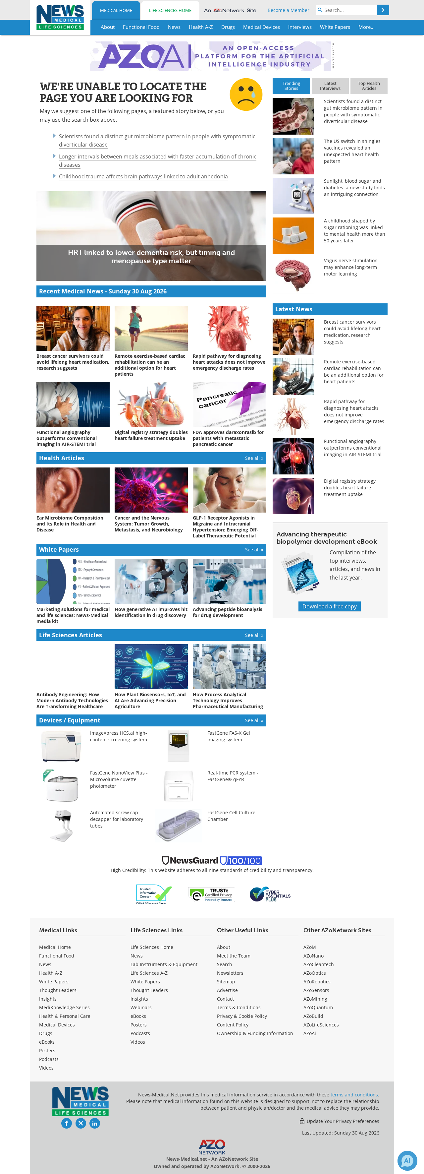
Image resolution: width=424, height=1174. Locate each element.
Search (224, 964)
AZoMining (315, 999)
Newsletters (230, 973)
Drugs (45, 1033)
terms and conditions (354, 1094)
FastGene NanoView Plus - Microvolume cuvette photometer (119, 779)
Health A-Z (50, 973)
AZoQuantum (318, 1007)
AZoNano (313, 956)
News (45, 964)
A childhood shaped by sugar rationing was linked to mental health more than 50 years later (354, 230)
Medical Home (116, 10)
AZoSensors (316, 990)
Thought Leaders (58, 990)
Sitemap (226, 981)
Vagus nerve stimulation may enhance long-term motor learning (351, 267)
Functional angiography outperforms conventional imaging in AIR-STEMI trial (353, 448)
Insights (48, 999)
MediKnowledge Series (64, 1007)
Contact (225, 999)
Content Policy (232, 1024)
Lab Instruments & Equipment (164, 964)
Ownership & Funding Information (255, 1033)
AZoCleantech (318, 964)
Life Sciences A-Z (149, 973)
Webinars (141, 1007)
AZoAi (309, 1033)
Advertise (227, 990)
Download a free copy (329, 606)
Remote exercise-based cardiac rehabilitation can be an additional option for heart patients (354, 371)
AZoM (309, 947)
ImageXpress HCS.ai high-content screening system (118, 736)
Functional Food (56, 956)
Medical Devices (57, 1024)
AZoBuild (313, 1016)
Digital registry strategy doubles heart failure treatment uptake (350, 487)
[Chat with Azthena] (407, 1161)
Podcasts (49, 1059)
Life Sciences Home (170, 10)
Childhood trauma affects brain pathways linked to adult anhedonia (143, 176)
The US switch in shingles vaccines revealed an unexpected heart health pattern (352, 151)
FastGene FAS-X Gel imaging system (228, 736)
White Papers (54, 981)
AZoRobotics (317, 981)
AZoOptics (314, 973)
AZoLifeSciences (321, 1024)
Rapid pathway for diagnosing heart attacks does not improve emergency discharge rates (354, 411)
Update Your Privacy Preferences (342, 1121)
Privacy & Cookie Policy (242, 1016)
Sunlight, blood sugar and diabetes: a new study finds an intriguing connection (354, 187)
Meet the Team (233, 956)
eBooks (47, 1042)
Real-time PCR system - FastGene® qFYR (232, 776)
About (223, 947)
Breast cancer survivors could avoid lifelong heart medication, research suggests (352, 332)
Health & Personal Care (64, 1016)
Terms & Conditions (239, 1007)
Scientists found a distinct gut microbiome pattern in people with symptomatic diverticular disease (353, 111)
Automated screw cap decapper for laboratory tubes (116, 819)
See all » (254, 458)
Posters (47, 1050)
